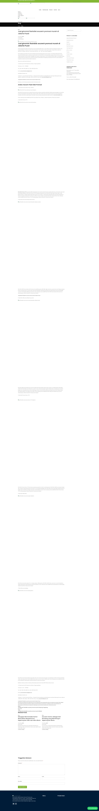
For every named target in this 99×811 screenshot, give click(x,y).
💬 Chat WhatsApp (92, 808)
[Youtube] (13, 804)
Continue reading (21, 729)
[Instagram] (16, 804)
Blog (19, 715)
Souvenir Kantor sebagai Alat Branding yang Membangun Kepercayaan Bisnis (51, 718)
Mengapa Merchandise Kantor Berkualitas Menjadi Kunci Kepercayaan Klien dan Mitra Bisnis (29, 718)
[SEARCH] (79, 30)
